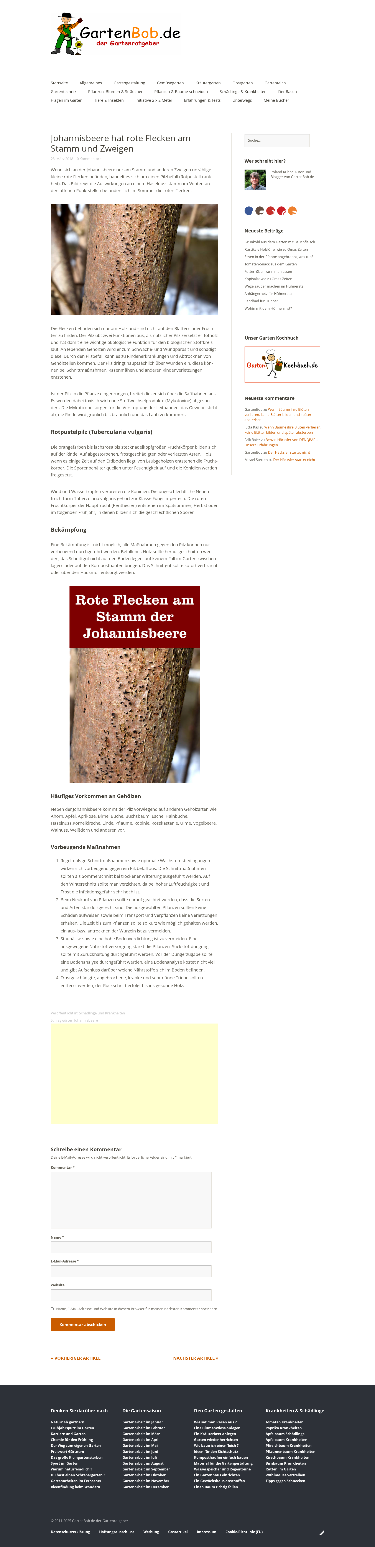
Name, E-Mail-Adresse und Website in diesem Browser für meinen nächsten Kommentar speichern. (137, 1309)
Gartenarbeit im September (146, 1469)
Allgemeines (91, 83)
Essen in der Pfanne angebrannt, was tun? (279, 256)
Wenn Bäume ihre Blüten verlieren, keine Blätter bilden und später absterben (278, 414)
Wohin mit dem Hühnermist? (268, 308)
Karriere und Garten (68, 1433)
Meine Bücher (276, 100)
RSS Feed (292, 210)
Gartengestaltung (129, 83)
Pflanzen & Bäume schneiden (181, 92)
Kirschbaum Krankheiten (287, 1457)
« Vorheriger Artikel (75, 1358)
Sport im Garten (65, 1463)
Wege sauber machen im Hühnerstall (275, 286)
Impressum (206, 1531)
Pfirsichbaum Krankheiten (289, 1445)
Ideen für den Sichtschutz (216, 1451)
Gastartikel (178, 1531)
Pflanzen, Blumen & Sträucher (115, 92)
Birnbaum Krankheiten (286, 1463)
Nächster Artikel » (195, 1358)
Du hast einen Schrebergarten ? (78, 1475)
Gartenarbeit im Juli (139, 1457)
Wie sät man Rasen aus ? (215, 1422)
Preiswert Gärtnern (67, 1451)
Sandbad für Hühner (261, 301)
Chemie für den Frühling (72, 1439)
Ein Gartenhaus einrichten (217, 1475)
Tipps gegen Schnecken (285, 1480)
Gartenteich (275, 83)
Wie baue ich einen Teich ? (216, 1445)
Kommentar (63, 1167)
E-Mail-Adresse (65, 1261)
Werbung (151, 1531)
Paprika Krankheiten (284, 1428)
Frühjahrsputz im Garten (72, 1428)
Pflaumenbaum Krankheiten (291, 1451)
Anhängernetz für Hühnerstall (269, 293)
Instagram (259, 210)
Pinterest (281, 210)
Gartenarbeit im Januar (142, 1422)
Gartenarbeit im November (145, 1480)
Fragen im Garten (66, 100)
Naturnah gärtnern (67, 1422)
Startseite (59, 83)
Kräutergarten (208, 83)
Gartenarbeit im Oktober (144, 1475)
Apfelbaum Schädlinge (285, 1433)
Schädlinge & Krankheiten (243, 92)
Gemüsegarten (170, 83)
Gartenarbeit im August (143, 1463)
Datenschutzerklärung (70, 1531)
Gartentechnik (63, 92)
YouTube (270, 210)
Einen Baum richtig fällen (216, 1487)
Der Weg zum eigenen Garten (76, 1445)
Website (57, 1285)
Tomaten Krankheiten (285, 1422)
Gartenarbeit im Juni (140, 1451)
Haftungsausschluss (116, 1531)
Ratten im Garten (281, 1469)
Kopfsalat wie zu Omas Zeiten (268, 278)
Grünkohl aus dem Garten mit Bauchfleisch (280, 242)
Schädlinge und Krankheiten (102, 1013)
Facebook (249, 210)
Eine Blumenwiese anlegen (217, 1428)
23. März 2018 (62, 158)
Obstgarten (242, 83)
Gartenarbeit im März (141, 1433)
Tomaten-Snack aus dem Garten (271, 264)
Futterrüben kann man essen (268, 271)
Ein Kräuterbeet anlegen (215, 1433)
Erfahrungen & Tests (202, 100)
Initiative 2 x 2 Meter (153, 100)
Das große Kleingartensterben (77, 1457)
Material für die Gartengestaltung (223, 1463)
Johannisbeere (86, 1020)
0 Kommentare (89, 158)
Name (57, 1237)
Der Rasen (287, 92)
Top (319, 1532)
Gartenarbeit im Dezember (145, 1487)
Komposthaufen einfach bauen (221, 1457)
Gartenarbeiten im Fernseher (76, 1480)
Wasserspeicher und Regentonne (222, 1469)
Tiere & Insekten (109, 100)
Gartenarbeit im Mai (140, 1445)
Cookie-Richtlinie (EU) (244, 1531)
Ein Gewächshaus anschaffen (219, 1480)
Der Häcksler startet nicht (289, 452)
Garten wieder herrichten (216, 1439)
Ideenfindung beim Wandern (75, 1487)
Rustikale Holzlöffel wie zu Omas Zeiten (276, 249)
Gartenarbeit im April (141, 1439)
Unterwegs (242, 100)
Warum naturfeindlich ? (71, 1469)
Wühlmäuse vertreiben (285, 1475)
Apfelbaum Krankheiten (287, 1439)
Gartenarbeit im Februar (143, 1428)
